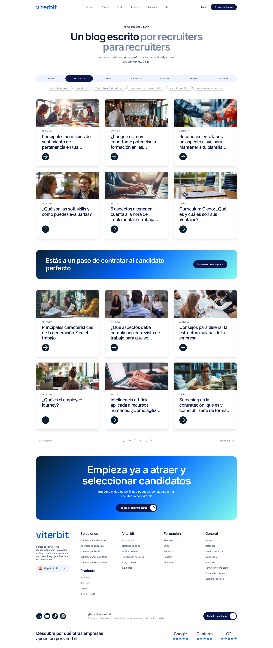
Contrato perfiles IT (90, 551)
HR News (193, 78)
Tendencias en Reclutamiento (108, 88)
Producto (105, 7)
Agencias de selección (92, 546)
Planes (168, 7)
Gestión (84, 588)
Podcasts (165, 78)
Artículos (79, 78)
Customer (222, 78)
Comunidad (128, 540)
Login (204, 7)
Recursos (134, 7)
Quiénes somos (130, 551)
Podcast (168, 557)
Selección (85, 583)
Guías (108, 78)
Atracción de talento (60, 88)
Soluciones (90, 7)
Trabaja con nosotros (133, 557)
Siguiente (225, 440)
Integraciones (129, 562)
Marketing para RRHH (179, 88)
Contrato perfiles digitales (93, 557)
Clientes (120, 7)
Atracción (85, 577)
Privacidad (210, 562)
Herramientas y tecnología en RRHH (146, 88)
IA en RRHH (82, 88)
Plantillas (137, 78)
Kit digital (127, 568)
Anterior (47, 440)
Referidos (210, 546)
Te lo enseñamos (224, 7)
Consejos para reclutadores (209, 88)
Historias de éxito (131, 546)
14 (152, 440)
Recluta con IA (87, 594)
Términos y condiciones (217, 568)
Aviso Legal (211, 557)
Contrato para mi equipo (93, 540)
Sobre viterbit (152, 7)
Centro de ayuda (214, 551)
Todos (50, 78)
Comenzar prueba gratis (210, 264)
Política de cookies (215, 573)
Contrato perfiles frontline (93, 562)
